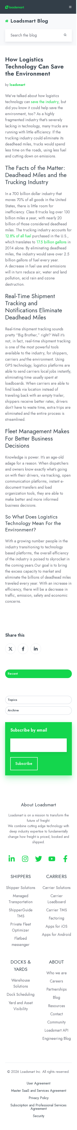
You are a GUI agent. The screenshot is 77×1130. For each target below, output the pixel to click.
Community (56, 1022)
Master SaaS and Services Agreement (38, 1090)
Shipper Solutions (20, 888)
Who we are (56, 973)
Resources (56, 1006)
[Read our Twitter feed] (38, 858)
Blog (56, 997)
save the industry (44, 102)
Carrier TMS (56, 910)
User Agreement (38, 1083)
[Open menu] (70, 7)
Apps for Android (56, 934)
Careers (56, 981)
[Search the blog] (65, 35)
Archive (13, 710)
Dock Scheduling (20, 994)
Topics (12, 699)
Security (38, 1115)
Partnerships (56, 989)
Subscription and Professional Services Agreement (38, 1107)
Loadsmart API (56, 1030)
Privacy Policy (39, 1097)
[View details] (11, 858)
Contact (56, 1014)
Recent (13, 673)
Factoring (56, 918)
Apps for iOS (56, 926)
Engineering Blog (56, 1038)
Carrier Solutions (57, 888)
